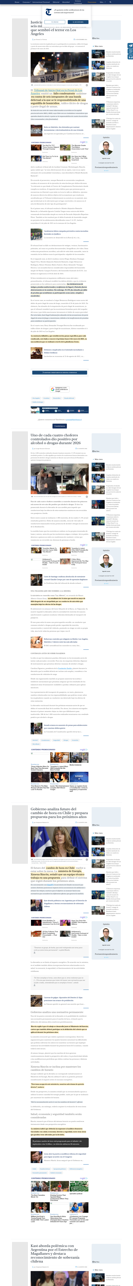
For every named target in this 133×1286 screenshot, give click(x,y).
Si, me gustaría (78, 22)
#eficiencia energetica (76, 1169)
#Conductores (45, 740)
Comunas (26, 2)
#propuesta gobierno (60, 1169)
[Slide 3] (107, 170)
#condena (46, 398)
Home (17, 2)
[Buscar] (114, 2)
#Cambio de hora (45, 1169)
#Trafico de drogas (38, 402)
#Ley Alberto (36, 744)
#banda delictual (69, 398)
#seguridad (56, 740)
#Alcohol (35, 740)
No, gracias (54, 22)
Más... (102, 2)
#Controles (75, 740)
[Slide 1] (104, 170)
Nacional (46, 2)
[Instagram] (71, 411)
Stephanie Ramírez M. (42, 822)
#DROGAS (65, 740)
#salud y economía (56, 1173)
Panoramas (92, 2)
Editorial (56, 2)
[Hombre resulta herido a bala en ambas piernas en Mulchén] (99, 54)
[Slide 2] (106, 170)
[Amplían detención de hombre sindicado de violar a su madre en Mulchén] (99, 65)
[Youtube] (83, 411)
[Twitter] (59, 411)
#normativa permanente (40, 1173)
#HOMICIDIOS (56, 398)
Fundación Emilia (65, 668)
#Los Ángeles (36, 398)
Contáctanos (59, 426)
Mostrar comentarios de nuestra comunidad (60, 372)
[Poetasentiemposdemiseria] (106, 148)
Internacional (37, 2)
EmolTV (50, 885)
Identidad (66, 2)
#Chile (34, 1169)
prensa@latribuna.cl (74, 420)
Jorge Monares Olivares (43, 448)
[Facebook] (48, 411)
